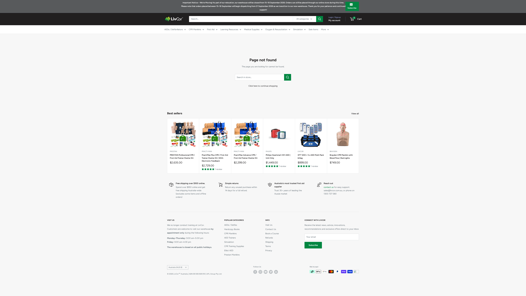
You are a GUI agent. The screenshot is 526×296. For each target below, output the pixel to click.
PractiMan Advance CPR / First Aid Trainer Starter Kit (246, 156)
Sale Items (313, 29)
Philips (268, 151)
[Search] (319, 19)
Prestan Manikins (232, 255)
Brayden (333, 151)
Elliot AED (228, 250)
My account (334, 20)
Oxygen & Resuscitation (276, 29)
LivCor (301, 151)
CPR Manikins (195, 29)
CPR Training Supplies (234, 246)
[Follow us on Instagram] (260, 272)
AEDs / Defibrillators (173, 29)
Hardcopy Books (232, 229)
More (323, 29)
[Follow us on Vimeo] (271, 272)
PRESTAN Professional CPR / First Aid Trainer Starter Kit (182, 156)
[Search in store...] (287, 77)
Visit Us (268, 225)
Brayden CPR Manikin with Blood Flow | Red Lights (341, 156)
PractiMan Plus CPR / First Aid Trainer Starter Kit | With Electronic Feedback (215, 158)
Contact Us (270, 229)
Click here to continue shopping (263, 86)
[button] (208, 169)
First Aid (211, 29)
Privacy (268, 250)
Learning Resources (229, 29)
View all (355, 113)
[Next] (359, 145)
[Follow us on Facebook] (255, 272)
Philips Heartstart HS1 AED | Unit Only (278, 156)
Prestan (173, 151)
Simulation (298, 29)
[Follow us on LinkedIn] (276, 272)
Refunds (269, 238)
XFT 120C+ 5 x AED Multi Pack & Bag (311, 156)
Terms (268, 246)
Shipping (269, 242)
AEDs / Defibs (230, 225)
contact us (329, 187)
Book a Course (272, 233)
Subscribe (352, 8)
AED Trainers (230, 238)
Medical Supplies (251, 29)
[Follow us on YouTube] (266, 272)
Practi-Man (207, 151)
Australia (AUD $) (175, 267)
